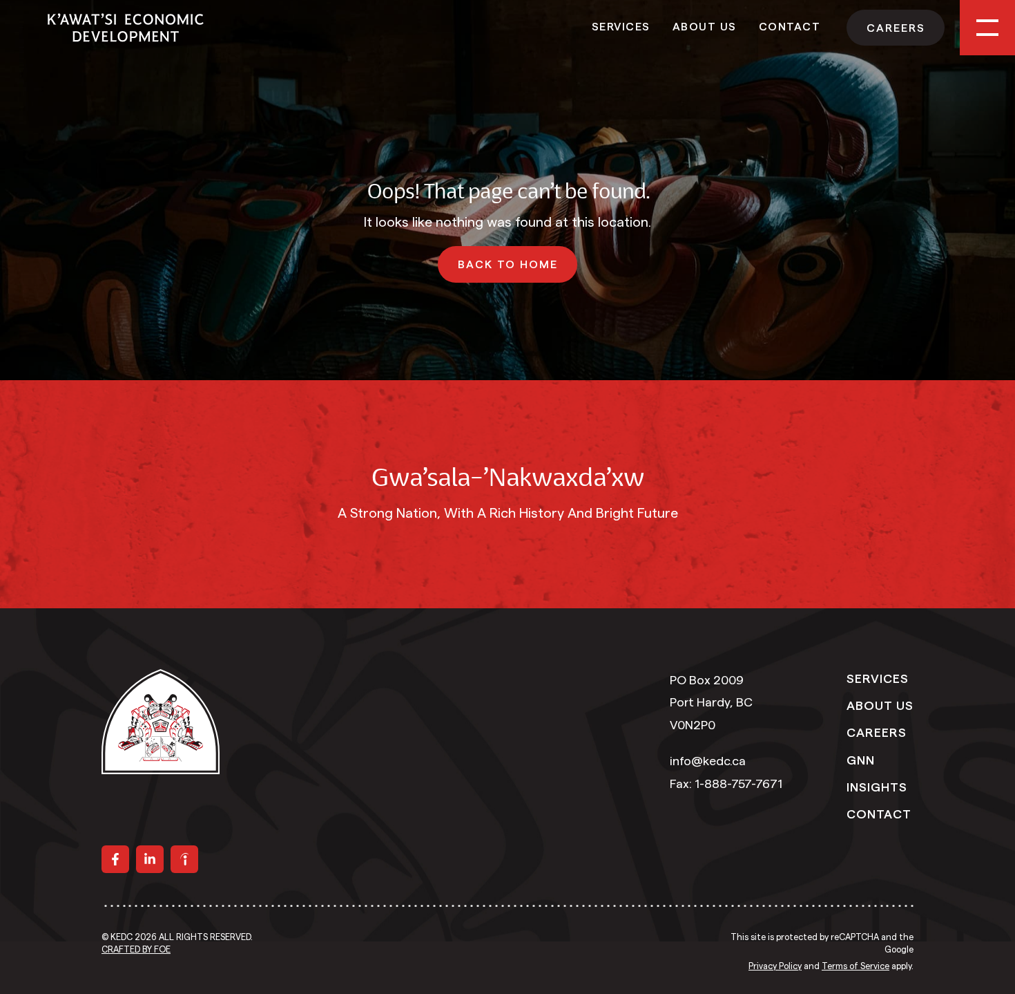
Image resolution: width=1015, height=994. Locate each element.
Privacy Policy (775, 966)
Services (621, 25)
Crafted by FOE (136, 950)
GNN (861, 759)
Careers (877, 731)
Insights (877, 786)
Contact (790, 25)
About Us (705, 25)
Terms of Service (855, 966)
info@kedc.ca (708, 761)
